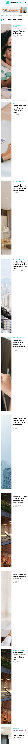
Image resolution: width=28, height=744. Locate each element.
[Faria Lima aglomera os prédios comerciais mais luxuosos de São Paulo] (6, 296)
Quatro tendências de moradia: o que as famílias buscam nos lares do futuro (20, 421)
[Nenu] (2, 2)
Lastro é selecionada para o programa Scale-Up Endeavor (19, 733)
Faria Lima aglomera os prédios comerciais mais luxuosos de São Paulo (20, 265)
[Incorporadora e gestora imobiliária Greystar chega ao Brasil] (6, 686)
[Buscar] (26, 2)
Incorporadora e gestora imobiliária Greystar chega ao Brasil (19, 656)
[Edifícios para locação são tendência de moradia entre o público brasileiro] (6, 530)
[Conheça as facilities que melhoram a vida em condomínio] (6, 608)
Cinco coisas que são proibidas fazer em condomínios (19, 31)
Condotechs (16, 728)
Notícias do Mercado (18, 181)
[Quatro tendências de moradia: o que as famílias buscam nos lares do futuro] (6, 452)
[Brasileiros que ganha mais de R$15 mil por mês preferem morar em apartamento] (6, 218)
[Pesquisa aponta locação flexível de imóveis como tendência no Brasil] (6, 374)
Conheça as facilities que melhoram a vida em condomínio (19, 576)
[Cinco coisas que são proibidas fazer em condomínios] (6, 61)
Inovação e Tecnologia (19, 337)
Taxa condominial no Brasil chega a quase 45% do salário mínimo (19, 109)
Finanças (15, 103)
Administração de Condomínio (17, 26)
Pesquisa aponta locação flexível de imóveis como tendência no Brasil (19, 343)
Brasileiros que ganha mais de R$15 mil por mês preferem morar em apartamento (20, 187)
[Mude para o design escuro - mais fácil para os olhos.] (23, 2)
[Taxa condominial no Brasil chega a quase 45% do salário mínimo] (6, 139)
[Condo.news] (13, 2)
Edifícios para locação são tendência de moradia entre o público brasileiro (20, 499)
